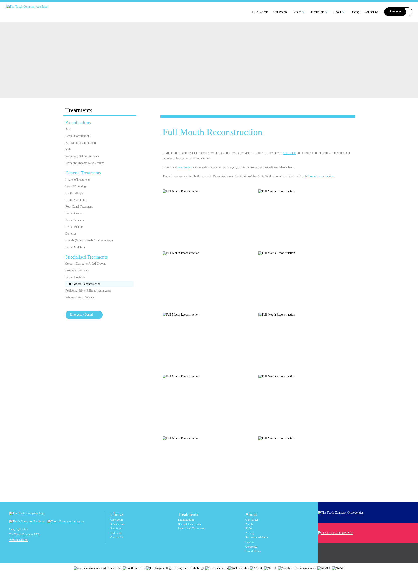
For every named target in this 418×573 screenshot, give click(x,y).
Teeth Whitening (75, 186)
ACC (68, 129)
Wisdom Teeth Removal (80, 297)
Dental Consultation (77, 136)
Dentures (70, 233)
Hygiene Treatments (77, 179)
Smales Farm (117, 524)
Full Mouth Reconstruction (84, 284)
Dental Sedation (75, 247)
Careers (249, 542)
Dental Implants (75, 277)
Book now (395, 11)
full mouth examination (319, 176)
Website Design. (18, 539)
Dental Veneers (74, 220)
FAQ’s (248, 528)
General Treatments (83, 173)
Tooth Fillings (74, 193)
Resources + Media (256, 537)
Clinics (297, 12)
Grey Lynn (116, 519)
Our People (280, 12)
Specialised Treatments (86, 257)
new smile (183, 167)
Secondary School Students (82, 156)
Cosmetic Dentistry (77, 270)
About (338, 12)
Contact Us (371, 12)
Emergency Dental (81, 314)
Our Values (251, 519)
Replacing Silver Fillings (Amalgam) (88, 290)
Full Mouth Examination (80, 142)
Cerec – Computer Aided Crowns (85, 263)
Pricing (355, 12)
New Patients (260, 12)
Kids (68, 149)
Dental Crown (74, 213)
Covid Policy (253, 551)
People (249, 524)
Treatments (317, 12)
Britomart (116, 533)
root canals (289, 152)
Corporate (251, 546)
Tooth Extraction (75, 199)
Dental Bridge (74, 226)
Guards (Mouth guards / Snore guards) (89, 240)
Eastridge (115, 528)
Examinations (78, 122)
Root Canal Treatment (79, 206)
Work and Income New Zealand (84, 163)
